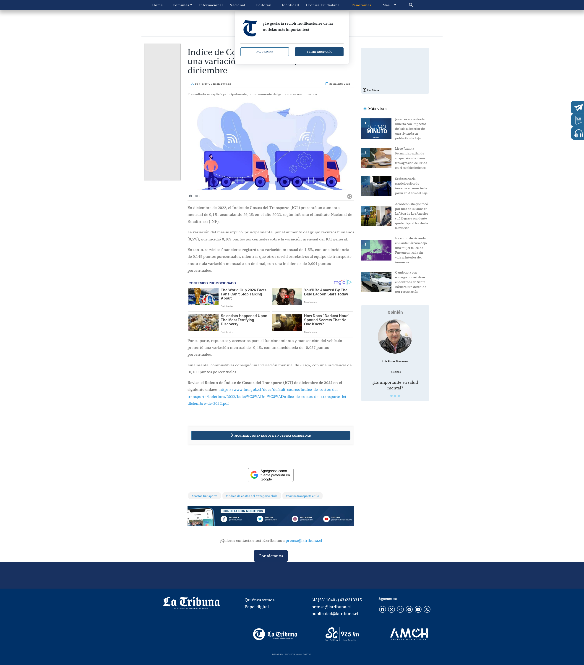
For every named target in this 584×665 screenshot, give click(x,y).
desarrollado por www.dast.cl (292, 654)
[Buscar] (420, 5)
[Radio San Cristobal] (342, 634)
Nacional (237, 5)
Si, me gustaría (319, 51)
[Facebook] (237, 520)
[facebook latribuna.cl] (382, 610)
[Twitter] (270, 520)
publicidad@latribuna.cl (334, 613)
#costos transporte (204, 496)
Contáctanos (270, 555)
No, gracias (264, 51)
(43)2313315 (350, 599)
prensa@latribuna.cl (304, 540)
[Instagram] (304, 520)
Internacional (211, 5)
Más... (388, 5)
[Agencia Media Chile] (409, 634)
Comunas (181, 5)
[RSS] (427, 610)
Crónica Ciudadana (323, 5)
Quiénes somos (259, 599)
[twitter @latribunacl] (391, 610)
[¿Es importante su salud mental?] (395, 336)
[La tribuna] (191, 604)
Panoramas (361, 5)
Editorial (263, 5)
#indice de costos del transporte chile (251, 496)
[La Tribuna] (275, 634)
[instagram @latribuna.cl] (400, 610)
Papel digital (257, 606)
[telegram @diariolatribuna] (409, 610)
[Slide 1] (391, 395)
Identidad (290, 5)
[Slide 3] (399, 395)
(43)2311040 (323, 599)
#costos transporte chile (302, 496)
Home (157, 5)
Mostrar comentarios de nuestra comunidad (273, 435)
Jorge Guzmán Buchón (216, 83)
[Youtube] (337, 520)
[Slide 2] (395, 395)
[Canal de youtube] (418, 610)
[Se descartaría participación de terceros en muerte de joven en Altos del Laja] (378, 185)
